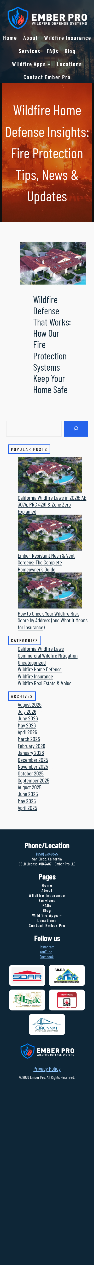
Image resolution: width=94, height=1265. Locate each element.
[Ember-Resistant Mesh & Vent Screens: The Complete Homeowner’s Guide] (50, 533)
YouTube (46, 951)
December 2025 (33, 759)
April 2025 (27, 807)
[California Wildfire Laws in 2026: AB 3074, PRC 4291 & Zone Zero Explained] (50, 475)
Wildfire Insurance (35, 676)
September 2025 (33, 780)
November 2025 (33, 766)
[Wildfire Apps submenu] (49, 64)
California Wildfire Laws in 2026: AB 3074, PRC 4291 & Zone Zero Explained (52, 504)
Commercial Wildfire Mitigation (48, 655)
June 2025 (28, 793)
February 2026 (31, 745)
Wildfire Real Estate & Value (45, 682)
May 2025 (27, 800)
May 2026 (27, 725)
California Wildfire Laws (41, 648)
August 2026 (30, 704)
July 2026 (27, 711)
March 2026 (29, 738)
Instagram (47, 946)
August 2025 (30, 787)
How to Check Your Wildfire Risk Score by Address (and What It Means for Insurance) (52, 620)
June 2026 (28, 718)
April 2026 (27, 731)
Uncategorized (32, 662)
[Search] (76, 429)
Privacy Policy (47, 1068)
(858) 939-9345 (47, 853)
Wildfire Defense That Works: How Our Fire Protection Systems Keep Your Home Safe (52, 344)
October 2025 (31, 773)
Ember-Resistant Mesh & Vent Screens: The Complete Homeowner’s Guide (46, 562)
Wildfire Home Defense (40, 669)
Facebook (47, 956)
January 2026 (31, 752)
